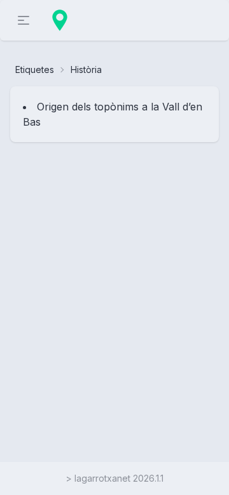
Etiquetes (34, 69)
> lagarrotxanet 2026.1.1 (114, 478)
